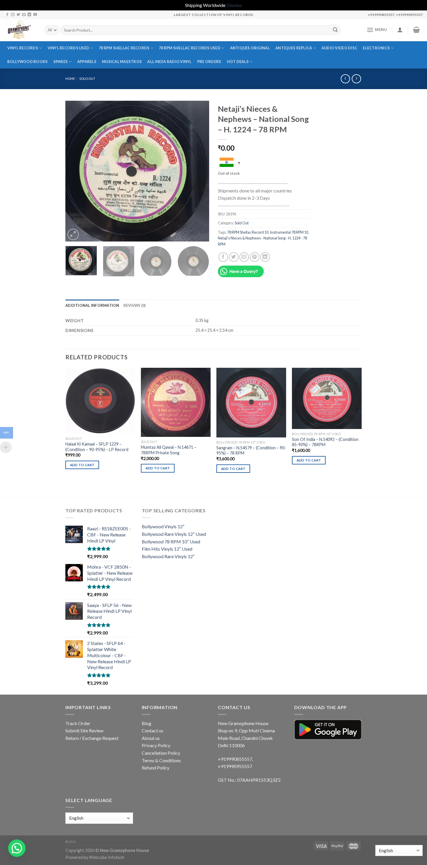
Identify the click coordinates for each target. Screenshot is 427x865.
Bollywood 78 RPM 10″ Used (171, 541)
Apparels (86, 61)
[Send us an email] (24, 15)
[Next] (199, 171)
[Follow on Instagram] (13, 15)
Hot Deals (238, 61)
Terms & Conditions (161, 760)
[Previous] (75, 171)
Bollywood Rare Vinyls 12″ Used (174, 534)
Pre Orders (209, 61)
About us (151, 738)
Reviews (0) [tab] (134, 305)
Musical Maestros (122, 61)
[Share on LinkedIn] (265, 257)
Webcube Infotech (106, 857)
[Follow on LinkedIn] (29, 15)
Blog (146, 723)
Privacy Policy (156, 745)
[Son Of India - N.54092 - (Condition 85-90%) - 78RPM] (327, 398)
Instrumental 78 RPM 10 (289, 232)
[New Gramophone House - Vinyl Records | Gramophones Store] (20, 30)
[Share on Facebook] (223, 257)
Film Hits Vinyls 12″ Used (167, 549)
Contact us (152, 730)
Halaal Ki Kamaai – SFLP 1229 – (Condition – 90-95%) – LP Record (96, 446)
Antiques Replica (293, 48)
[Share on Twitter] (233, 257)
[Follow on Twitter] (18, 15)
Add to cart (82, 465)
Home (70, 78)
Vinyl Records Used (68, 48)
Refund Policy (155, 767)
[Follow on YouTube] (35, 15)
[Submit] (335, 30)
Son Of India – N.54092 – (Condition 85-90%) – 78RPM (325, 442)
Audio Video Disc (339, 48)
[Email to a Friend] (244, 257)
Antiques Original (250, 48)
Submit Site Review (84, 730)
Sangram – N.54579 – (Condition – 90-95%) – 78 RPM (251, 450)
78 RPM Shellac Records (124, 48)
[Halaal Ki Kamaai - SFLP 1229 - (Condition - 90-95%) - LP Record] (100, 401)
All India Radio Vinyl (169, 61)
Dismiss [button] (234, 5)
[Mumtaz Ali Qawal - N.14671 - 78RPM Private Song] (176, 402)
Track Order (77, 723)
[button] (17, 848)
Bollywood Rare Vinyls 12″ (168, 556)
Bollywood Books (27, 61)
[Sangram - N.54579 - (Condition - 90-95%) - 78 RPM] (251, 402)
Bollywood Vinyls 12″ (163, 526)
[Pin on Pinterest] (254, 257)
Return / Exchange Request (92, 738)
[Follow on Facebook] (7, 15)
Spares (60, 61)
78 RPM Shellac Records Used (189, 48)
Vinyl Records (22, 48)
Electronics (376, 48)
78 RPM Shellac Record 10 (247, 232)
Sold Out (87, 78)
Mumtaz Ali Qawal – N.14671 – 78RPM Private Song (168, 450)
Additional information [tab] (92, 305)
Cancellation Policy (161, 753)
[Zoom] (73, 234)
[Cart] (416, 29)
